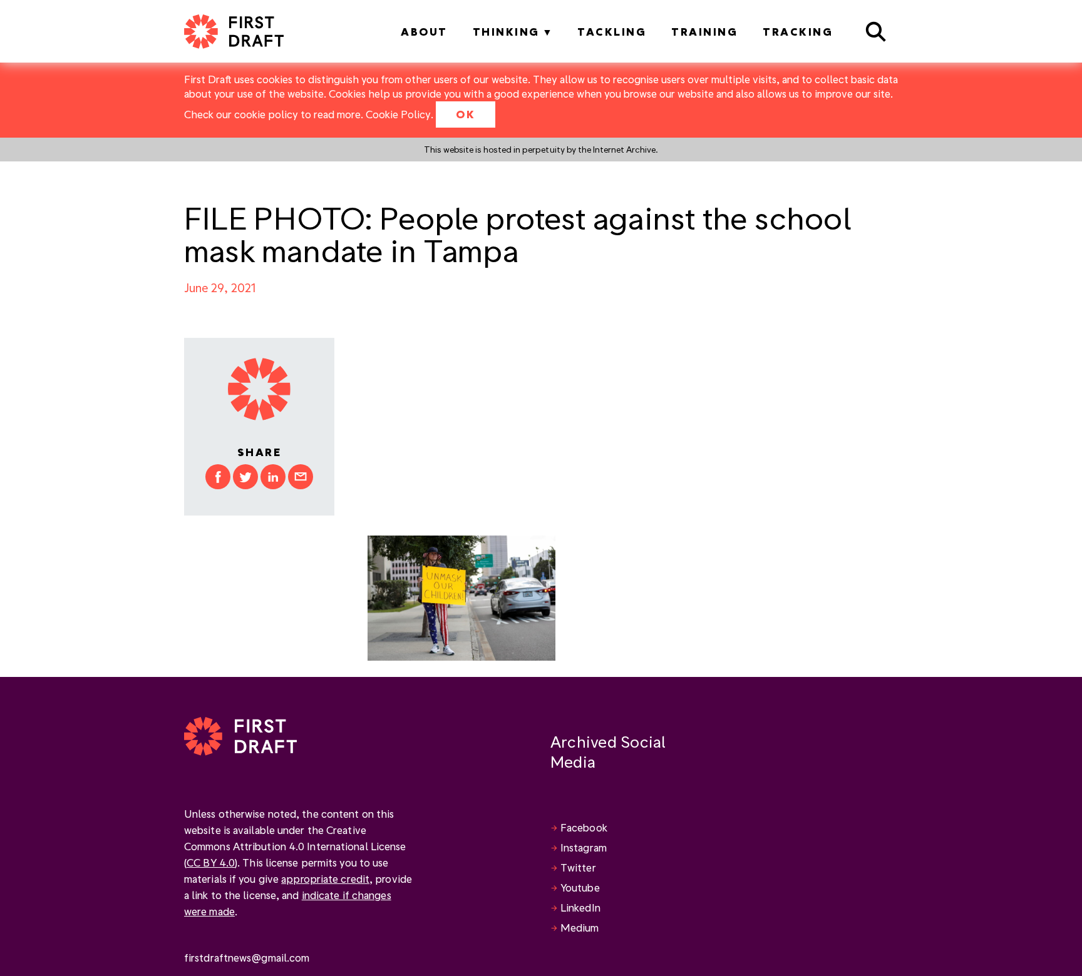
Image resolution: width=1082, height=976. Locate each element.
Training (704, 32)
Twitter (578, 867)
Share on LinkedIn (273, 476)
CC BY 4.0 (211, 862)
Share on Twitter (245, 476)
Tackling (611, 32)
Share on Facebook (217, 476)
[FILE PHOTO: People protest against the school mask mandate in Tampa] (461, 596)
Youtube (580, 887)
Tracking (798, 32)
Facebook (583, 827)
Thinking (506, 32)
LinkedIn (580, 907)
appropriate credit (325, 879)
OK (465, 114)
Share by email (300, 476)
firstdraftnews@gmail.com (246, 957)
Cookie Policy (398, 114)
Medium (579, 927)
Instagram (583, 847)
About (424, 32)
